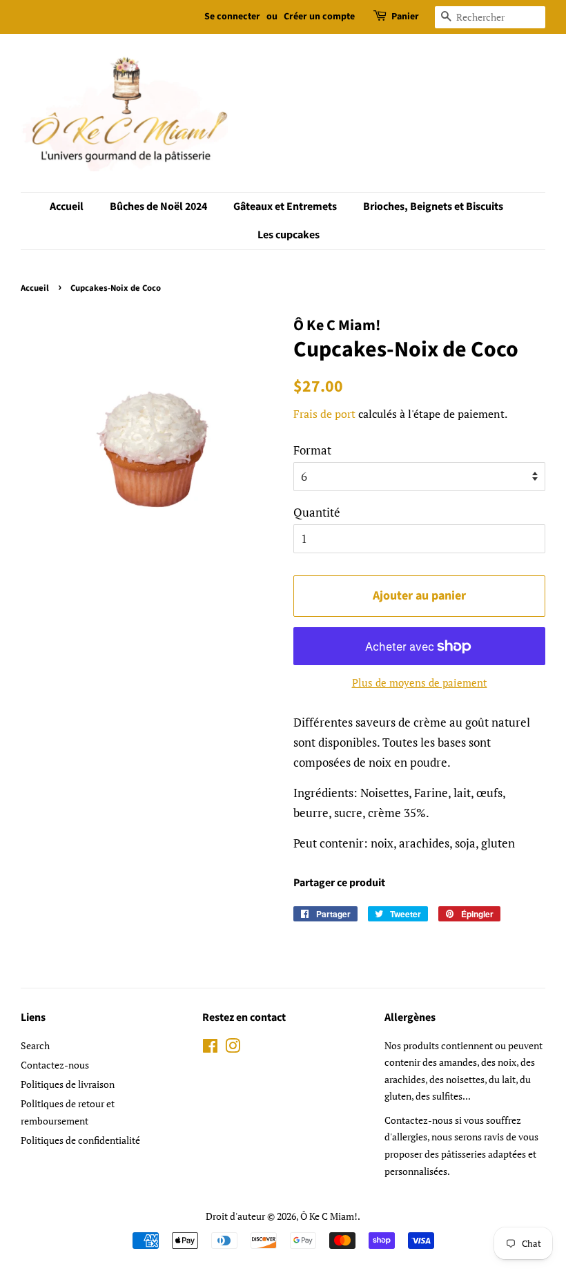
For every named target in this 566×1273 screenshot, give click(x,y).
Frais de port (324, 413)
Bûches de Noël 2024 (158, 206)
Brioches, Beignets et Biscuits (433, 206)
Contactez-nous (55, 1064)
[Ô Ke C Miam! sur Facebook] (210, 1048)
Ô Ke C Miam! (329, 1216)
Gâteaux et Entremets (285, 206)
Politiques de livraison (68, 1084)
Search (35, 1045)
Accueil (67, 206)
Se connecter (232, 16)
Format (312, 450)
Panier (405, 16)
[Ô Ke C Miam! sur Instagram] (232, 1048)
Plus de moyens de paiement (419, 682)
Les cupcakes (288, 234)
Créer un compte (319, 16)
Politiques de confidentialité (80, 1140)
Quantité (316, 512)
